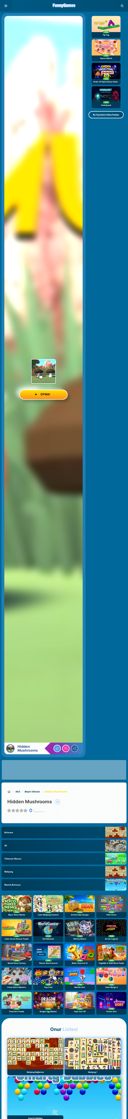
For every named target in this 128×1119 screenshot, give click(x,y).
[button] (122, 6)
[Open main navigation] (6, 6)
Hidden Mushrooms (55, 791)
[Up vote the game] (57, 748)
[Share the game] (74, 748)
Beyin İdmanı (32, 791)
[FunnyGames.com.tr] (9, 791)
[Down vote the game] (66, 748)
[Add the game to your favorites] (57, 801)
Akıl (18, 791)
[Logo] (64, 6)
